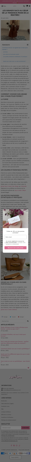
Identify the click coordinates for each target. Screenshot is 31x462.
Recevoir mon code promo (15, 247)
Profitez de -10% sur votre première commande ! (15, 232)
